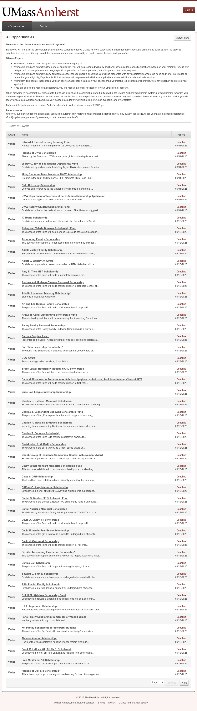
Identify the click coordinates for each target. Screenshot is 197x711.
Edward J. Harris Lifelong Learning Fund (46, 142)
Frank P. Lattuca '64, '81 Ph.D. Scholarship (47, 649)
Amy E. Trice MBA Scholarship (40, 271)
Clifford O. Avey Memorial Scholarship (45, 487)
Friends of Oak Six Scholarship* (41, 670)
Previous (171, 682)
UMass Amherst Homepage (133, 702)
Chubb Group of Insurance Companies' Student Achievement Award (62, 455)
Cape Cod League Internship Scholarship (46, 392)
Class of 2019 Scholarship (37, 476)
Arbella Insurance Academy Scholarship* (46, 293)
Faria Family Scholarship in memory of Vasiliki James (54, 617)
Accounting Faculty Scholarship (41, 239)
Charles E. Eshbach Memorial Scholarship (47, 401)
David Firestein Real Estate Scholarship (45, 530)
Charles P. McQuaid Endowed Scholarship (47, 422)
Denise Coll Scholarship (36, 563)
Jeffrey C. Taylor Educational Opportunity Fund (50, 163)
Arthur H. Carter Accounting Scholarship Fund (49, 314)
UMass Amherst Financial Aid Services (74, 702)
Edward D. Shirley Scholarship (40, 573)
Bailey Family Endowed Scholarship (43, 325)
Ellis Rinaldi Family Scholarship (41, 584)
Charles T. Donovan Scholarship (41, 433)
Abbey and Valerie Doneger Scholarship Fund (49, 228)
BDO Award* (29, 358)
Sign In (189, 10)
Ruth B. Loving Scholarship (38, 185)
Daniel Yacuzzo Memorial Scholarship (44, 509)
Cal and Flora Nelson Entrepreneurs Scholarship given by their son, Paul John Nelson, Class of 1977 (82, 379)
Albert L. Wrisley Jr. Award (37, 260)
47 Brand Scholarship (35, 217)
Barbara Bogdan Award (35, 336)
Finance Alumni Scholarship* (39, 638)
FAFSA (111, 702)
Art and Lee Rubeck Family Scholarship (45, 304)
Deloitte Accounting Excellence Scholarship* (48, 552)
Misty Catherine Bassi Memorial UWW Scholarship (52, 174)
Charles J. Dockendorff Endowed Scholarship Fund (52, 411)
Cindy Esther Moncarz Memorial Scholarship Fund (52, 465)
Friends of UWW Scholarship (39, 153)
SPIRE (101, 702)
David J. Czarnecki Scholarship (40, 541)
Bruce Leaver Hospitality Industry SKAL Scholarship (53, 368)
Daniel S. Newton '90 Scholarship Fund (45, 498)
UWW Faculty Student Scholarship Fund (46, 206)
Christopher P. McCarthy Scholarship (44, 444)
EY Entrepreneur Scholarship (39, 606)
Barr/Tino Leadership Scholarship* (42, 347)
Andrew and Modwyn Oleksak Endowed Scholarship (53, 282)
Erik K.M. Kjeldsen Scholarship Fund (44, 595)
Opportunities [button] (17, 26)
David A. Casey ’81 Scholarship (40, 519)
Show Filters (182, 37)
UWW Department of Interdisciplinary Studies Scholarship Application (63, 196)
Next (184, 682)
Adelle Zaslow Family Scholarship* (42, 250)
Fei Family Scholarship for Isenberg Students (49, 627)
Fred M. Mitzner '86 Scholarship (41, 660)
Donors (43, 26)
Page (98, 105)
